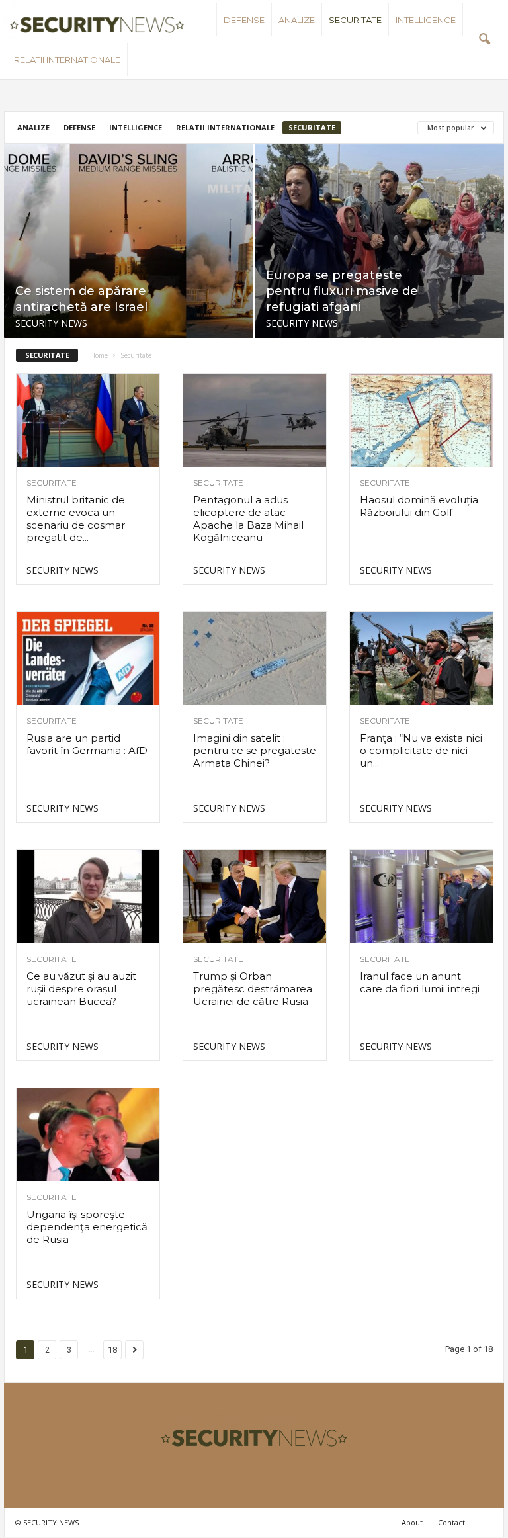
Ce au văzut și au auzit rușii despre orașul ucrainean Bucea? (81, 988)
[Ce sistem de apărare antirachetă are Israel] (128, 241)
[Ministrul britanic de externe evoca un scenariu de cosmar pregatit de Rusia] (88, 420)
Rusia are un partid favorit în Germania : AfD (87, 744)
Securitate (355, 20)
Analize (296, 20)
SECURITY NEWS (51, 323)
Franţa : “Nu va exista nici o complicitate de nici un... (421, 750)
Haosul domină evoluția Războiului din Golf (419, 506)
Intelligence (426, 20)
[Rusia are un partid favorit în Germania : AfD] (88, 658)
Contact (451, 1522)
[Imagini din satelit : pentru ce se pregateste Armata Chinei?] (254, 658)
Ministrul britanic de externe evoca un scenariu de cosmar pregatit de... (75, 518)
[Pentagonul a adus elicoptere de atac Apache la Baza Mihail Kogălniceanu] (254, 420)
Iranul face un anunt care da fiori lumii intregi (420, 982)
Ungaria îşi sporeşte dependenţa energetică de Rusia (87, 1227)
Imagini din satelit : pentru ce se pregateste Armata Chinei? (254, 750)
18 (112, 1350)
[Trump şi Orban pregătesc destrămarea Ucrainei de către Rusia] (254, 896)
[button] (484, 39)
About (412, 1522)
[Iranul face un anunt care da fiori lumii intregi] (421, 896)
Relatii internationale (67, 59)
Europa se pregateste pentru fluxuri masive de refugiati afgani (342, 291)
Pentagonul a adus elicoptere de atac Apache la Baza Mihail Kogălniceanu (248, 518)
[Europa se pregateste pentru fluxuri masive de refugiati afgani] (379, 241)
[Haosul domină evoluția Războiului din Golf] (421, 420)
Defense (244, 20)
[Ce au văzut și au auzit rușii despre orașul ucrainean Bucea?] (88, 896)
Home (99, 355)
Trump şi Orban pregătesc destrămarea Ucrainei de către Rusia (252, 988)
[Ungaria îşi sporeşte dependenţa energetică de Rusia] (88, 1134)
